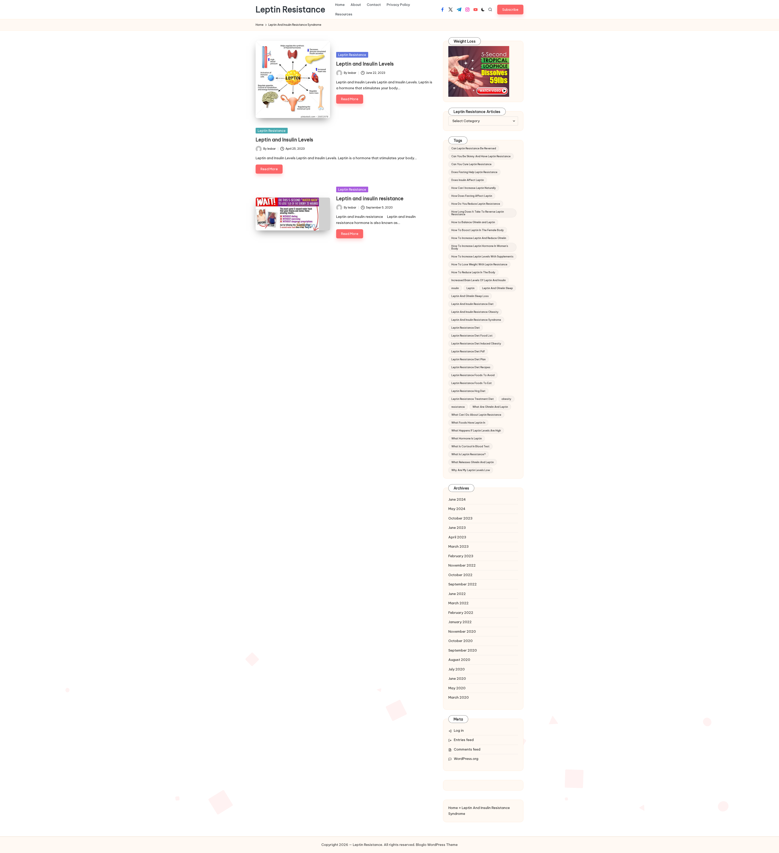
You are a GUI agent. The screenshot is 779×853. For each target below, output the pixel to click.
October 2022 (460, 575)
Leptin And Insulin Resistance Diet (472, 303)
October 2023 (460, 518)
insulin (455, 288)
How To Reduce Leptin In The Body (473, 272)
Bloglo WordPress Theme (437, 844)
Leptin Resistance (290, 9)
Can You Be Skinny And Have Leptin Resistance (481, 156)
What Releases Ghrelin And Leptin (472, 462)
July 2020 (456, 669)
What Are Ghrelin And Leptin (490, 406)
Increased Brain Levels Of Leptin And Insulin (478, 280)
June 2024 (457, 499)
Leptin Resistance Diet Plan (468, 359)
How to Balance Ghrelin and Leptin (473, 222)
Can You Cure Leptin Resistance (471, 164)
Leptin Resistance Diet (465, 327)
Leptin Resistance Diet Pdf (468, 351)
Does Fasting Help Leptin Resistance (474, 172)
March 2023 (458, 546)
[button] (510, 9)
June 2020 (457, 678)
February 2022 (460, 612)
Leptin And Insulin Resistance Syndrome (476, 319)
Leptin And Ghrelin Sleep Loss (470, 296)
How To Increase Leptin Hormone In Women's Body (479, 247)
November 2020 (462, 631)
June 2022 (457, 594)
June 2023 (457, 527)
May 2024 (456, 509)
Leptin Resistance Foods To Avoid (473, 375)
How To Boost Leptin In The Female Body (477, 230)
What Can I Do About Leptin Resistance (476, 414)
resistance (458, 406)
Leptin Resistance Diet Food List (472, 335)
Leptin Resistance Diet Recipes (470, 367)
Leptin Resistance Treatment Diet (472, 398)
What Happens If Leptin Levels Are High (476, 430)
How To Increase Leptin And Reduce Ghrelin (478, 238)
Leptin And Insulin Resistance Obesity (475, 311)
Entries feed (464, 740)
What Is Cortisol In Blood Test (470, 446)
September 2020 (462, 650)
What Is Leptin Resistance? (468, 454)
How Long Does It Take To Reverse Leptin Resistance (477, 213)
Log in (459, 730)
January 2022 (460, 622)
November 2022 (462, 565)
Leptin (471, 288)
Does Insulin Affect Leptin (467, 180)
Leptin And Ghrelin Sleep (497, 288)
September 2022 (462, 584)
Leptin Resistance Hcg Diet (468, 391)
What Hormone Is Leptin (466, 438)
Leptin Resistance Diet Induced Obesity (476, 343)
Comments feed (467, 749)
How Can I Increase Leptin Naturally (473, 187)
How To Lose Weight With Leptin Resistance (479, 264)
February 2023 (460, 556)
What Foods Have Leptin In (468, 422)
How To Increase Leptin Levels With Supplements (482, 256)
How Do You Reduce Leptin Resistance (475, 203)
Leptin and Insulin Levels (365, 64)
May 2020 (457, 688)
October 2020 (460, 641)
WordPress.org (466, 758)
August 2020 (459, 659)
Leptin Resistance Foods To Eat (471, 383)
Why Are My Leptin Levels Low (470, 470)
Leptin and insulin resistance (369, 198)
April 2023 (457, 537)
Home (453, 808)
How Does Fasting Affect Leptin (471, 195)
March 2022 (458, 603)
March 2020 (458, 697)
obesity (506, 398)
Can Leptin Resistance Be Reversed (473, 148)
